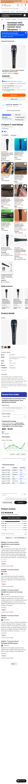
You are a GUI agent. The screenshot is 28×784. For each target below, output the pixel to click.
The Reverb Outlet (6, 11)
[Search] (25, 8)
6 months (12, 454)
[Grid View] (2, 131)
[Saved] (22, 5)
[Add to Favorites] (20, 29)
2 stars (3, 527)
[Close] (25, 33)
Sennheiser (11, 354)
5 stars (3, 521)
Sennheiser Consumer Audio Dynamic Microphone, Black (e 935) (13, 70)
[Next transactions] (25, 494)
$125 (21, 470)
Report (3, 563)
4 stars (3, 523)
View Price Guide (7, 502)
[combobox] (12, 408)
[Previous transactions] (22, 494)
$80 (21, 478)
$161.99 (22, 476)
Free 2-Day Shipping (6, 77)
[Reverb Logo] (7, 5)
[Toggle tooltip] (15, 41)
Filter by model (5, 405)
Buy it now (14, 95)
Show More (3, 370)
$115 (21, 472)
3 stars (3, 525)
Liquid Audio (9, 104)
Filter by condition (6, 413)
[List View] (5, 131)
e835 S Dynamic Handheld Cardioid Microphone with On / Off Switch (17, 302)
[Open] (24, 408)
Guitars (12, 11)
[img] (15, 104)
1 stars (2, 529)
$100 (21, 481)
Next (13, 664)
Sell (18, 5)
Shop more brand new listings (13, 110)
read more (5, 559)
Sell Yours (20, 502)
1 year (18, 454)
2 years (23, 454)
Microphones (12, 367)
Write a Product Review (14, 518)
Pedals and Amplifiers (20, 11)
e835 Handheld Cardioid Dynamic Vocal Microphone (6, 302)
